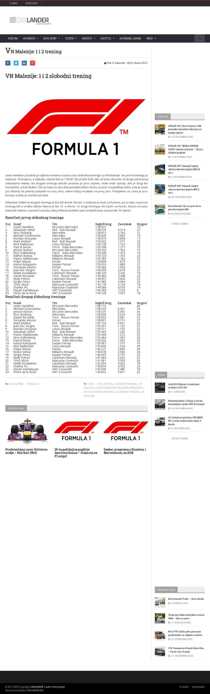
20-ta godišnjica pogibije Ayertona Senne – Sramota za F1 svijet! (76, 452)
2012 (100, 384)
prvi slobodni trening (99, 392)
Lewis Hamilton (105, 388)
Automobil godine (130, 38)
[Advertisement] (126, 20)
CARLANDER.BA (35, 690)
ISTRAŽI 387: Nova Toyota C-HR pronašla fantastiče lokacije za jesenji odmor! (184, 129)
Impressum (31, 3)
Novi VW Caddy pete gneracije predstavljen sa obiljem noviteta (185, 633)
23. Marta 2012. (138, 63)
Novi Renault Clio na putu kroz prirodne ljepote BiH (184, 207)
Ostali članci (180, 223)
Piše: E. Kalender (116, 63)
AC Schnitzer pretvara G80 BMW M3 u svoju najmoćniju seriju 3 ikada (185, 421)
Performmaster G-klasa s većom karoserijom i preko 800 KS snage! (186, 402)
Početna (13, 38)
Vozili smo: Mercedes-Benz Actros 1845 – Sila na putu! (186, 616)
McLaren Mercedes (130, 388)
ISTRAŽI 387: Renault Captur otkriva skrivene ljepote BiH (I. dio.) (184, 189)
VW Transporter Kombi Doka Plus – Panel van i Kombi (186, 650)
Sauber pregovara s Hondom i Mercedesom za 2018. (125, 451)
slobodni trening (127, 392)
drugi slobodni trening (120, 384)
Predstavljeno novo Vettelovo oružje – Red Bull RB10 (26, 451)
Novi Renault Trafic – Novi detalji (186, 598)
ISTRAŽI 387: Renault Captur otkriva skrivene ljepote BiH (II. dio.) (184, 169)
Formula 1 (34, 384)
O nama (13, 3)
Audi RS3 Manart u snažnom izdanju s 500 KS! (183, 386)
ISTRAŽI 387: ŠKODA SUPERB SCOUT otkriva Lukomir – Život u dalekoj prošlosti (185, 149)
